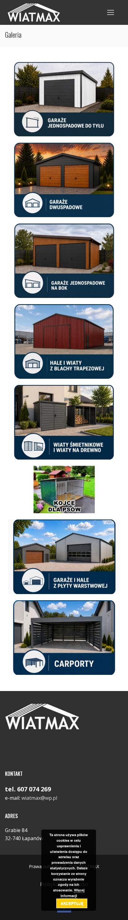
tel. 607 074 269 (28, 789)
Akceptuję (72, 903)
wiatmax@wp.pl (39, 797)
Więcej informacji (73, 893)
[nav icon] (111, 12)
